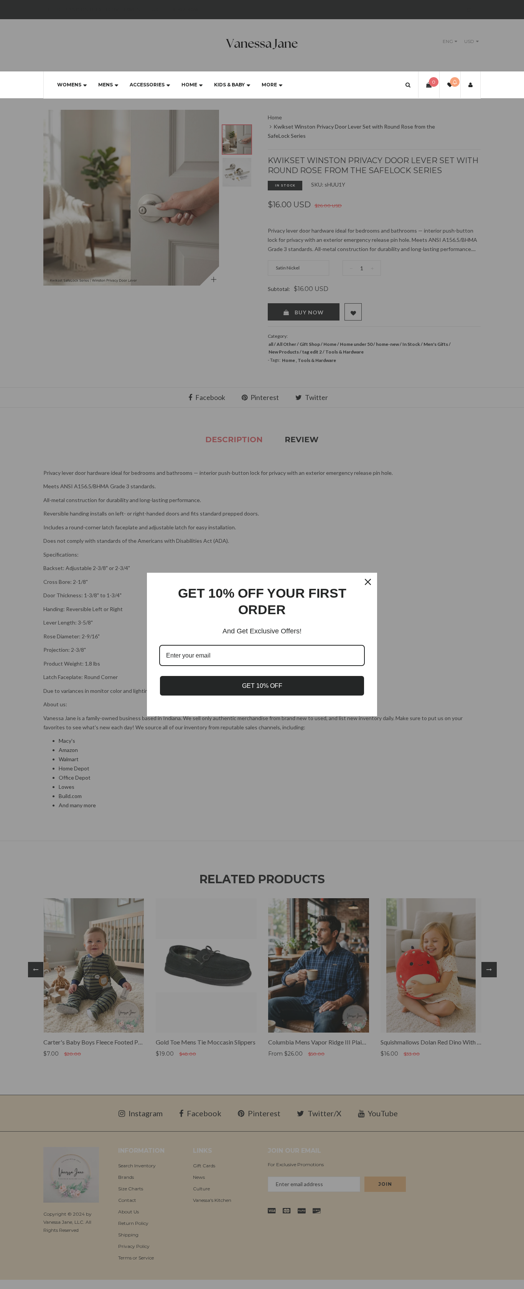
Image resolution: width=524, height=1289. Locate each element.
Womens (69, 85)
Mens (105, 85)
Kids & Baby (229, 85)
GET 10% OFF (262, 686)
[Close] (368, 582)
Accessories (147, 85)
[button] (408, 84)
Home (189, 85)
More (269, 85)
